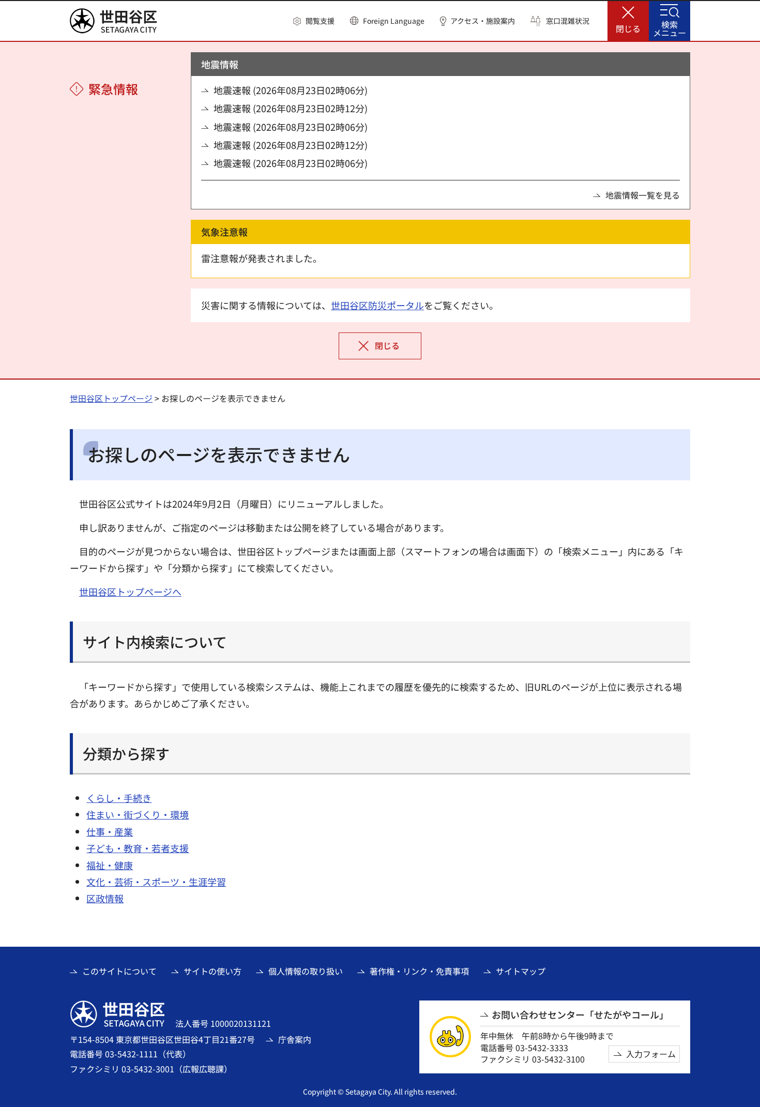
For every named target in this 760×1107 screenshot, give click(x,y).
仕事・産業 (109, 831)
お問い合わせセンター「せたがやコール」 (580, 1014)
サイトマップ (520, 971)
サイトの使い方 (212, 971)
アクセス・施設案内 (482, 21)
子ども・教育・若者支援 (137, 848)
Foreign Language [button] (393, 21)
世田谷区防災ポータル (377, 305)
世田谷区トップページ (111, 398)
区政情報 (105, 898)
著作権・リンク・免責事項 (419, 971)
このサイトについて (119, 971)
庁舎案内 (294, 1039)
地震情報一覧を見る (642, 195)
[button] (314, 21)
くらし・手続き (118, 798)
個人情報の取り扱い (305, 971)
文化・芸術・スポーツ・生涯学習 (156, 881)
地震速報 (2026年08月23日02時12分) (291, 108)
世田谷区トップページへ (130, 591)
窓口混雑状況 (567, 21)
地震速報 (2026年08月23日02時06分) (291, 90)
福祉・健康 (109, 865)
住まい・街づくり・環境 (137, 814)
